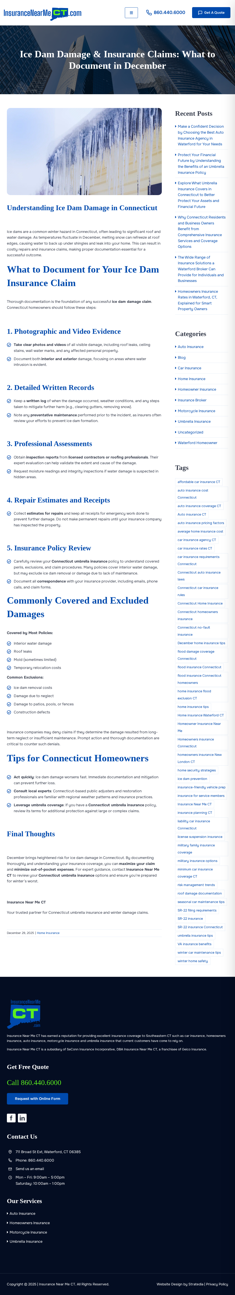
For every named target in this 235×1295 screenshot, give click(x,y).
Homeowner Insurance (197, 389)
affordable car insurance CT (199, 482)
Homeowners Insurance (30, 1222)
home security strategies (197, 770)
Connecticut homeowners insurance (198, 615)
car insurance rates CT (195, 548)
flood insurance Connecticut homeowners (199, 679)
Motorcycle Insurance (196, 411)
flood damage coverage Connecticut (196, 655)
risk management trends (196, 885)
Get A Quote (214, 12)
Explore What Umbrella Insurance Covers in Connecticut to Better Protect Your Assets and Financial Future (198, 195)
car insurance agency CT (197, 540)
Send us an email (30, 1168)
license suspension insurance (200, 837)
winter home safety (193, 961)
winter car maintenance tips (199, 952)
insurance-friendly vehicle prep (202, 787)
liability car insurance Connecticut (194, 824)
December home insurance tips (201, 643)
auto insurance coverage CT (199, 506)
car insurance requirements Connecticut (198, 560)
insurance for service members (201, 796)
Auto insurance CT (192, 514)
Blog (182, 357)
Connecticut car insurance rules (198, 591)
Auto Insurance (191, 346)
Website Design (169, 1284)
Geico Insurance (194, 1049)
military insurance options (197, 861)
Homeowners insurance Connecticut (196, 742)
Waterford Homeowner (197, 442)
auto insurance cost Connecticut (193, 494)
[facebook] (11, 1118)
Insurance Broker (192, 400)
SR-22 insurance (190, 919)
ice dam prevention (192, 779)
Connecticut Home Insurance (200, 603)
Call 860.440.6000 (34, 1082)
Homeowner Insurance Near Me (199, 727)
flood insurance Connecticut (199, 667)
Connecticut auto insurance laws (199, 576)
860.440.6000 (169, 12)
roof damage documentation (200, 893)
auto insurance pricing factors (201, 523)
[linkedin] (22, 1118)
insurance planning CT (195, 813)
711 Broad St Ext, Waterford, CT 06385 (48, 1151)
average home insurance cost (200, 531)
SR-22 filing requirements (197, 910)
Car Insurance (189, 368)
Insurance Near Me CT (195, 804)
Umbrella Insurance (194, 421)
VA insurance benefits (194, 944)
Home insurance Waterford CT (201, 715)
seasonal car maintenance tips (201, 902)
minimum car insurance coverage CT (195, 872)
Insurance (86, 1049)
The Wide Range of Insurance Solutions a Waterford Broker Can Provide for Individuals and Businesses (201, 269)
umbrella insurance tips (195, 935)
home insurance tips (193, 707)
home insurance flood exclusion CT (194, 694)
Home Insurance (48, 933)
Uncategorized (190, 432)
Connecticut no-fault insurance (194, 631)
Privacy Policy (217, 1284)
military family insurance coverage (196, 848)
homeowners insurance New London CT (200, 758)
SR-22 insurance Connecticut (200, 927)
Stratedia (195, 1284)
